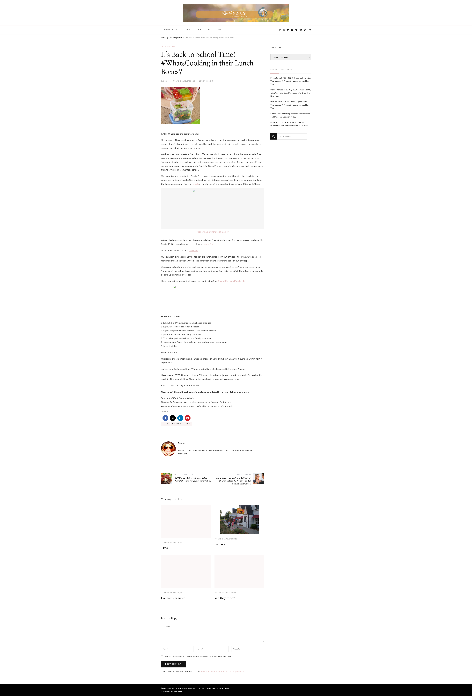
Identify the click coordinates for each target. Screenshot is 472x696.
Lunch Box (208, 244)
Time (164, 547)
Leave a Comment (206, 81)
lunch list (193, 250)
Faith (209, 30)
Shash (165, 81)
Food (198, 30)
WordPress (177, 691)
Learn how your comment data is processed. (223, 671)
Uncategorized (168, 46)
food (187, 424)
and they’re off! (224, 598)
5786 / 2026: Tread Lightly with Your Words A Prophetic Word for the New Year (290, 81)
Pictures (219, 544)
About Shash (170, 30)
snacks (196, 183)
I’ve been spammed (173, 598)
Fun (220, 30)
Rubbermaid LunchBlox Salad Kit (212, 231)
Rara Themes (224, 688)
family (165, 424)
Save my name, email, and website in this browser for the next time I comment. (198, 656)
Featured (176, 424)
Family (187, 30)
